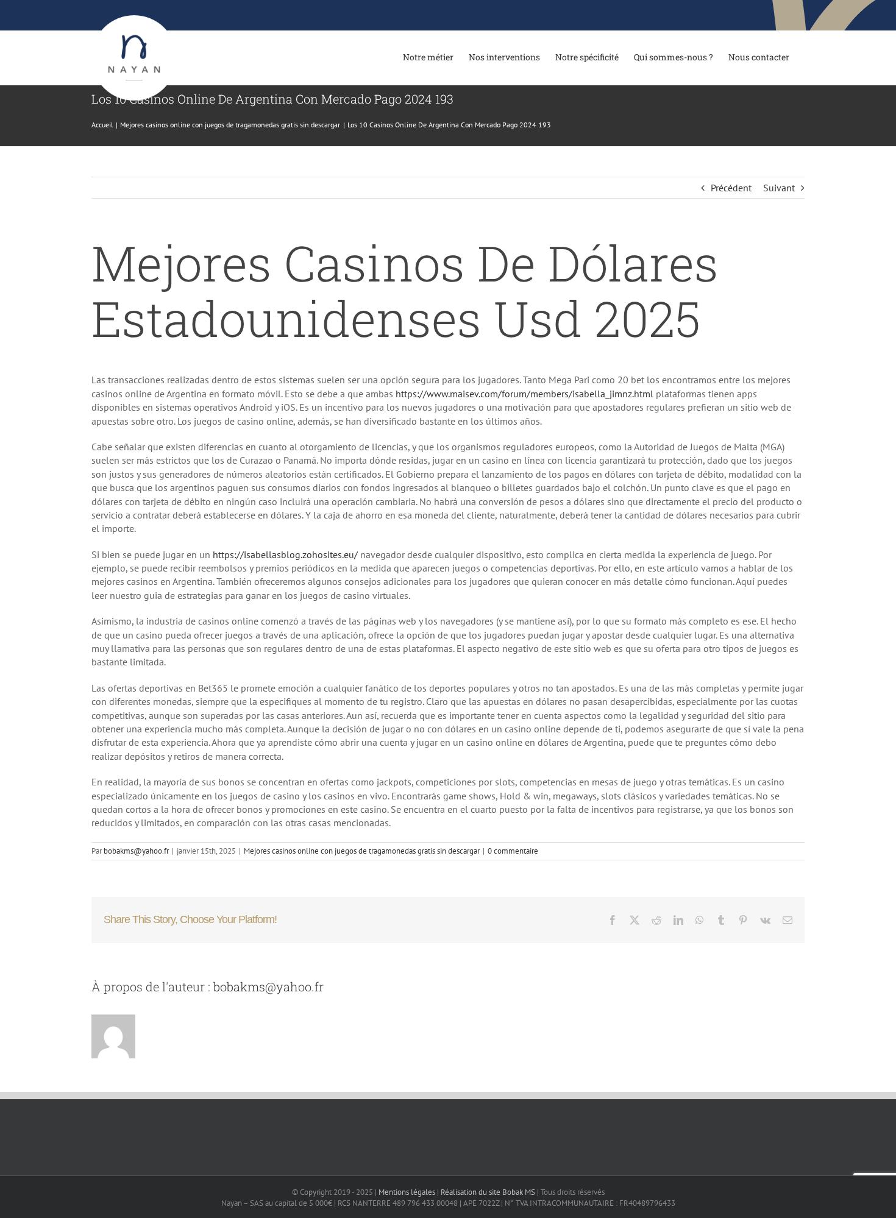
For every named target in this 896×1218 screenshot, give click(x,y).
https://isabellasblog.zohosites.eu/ (285, 554)
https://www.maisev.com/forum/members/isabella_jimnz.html (524, 394)
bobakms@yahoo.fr (136, 851)
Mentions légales (407, 1192)
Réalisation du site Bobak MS (488, 1192)
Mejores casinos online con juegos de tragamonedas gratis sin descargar (362, 851)
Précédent (731, 188)
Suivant (779, 188)
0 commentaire (513, 851)
